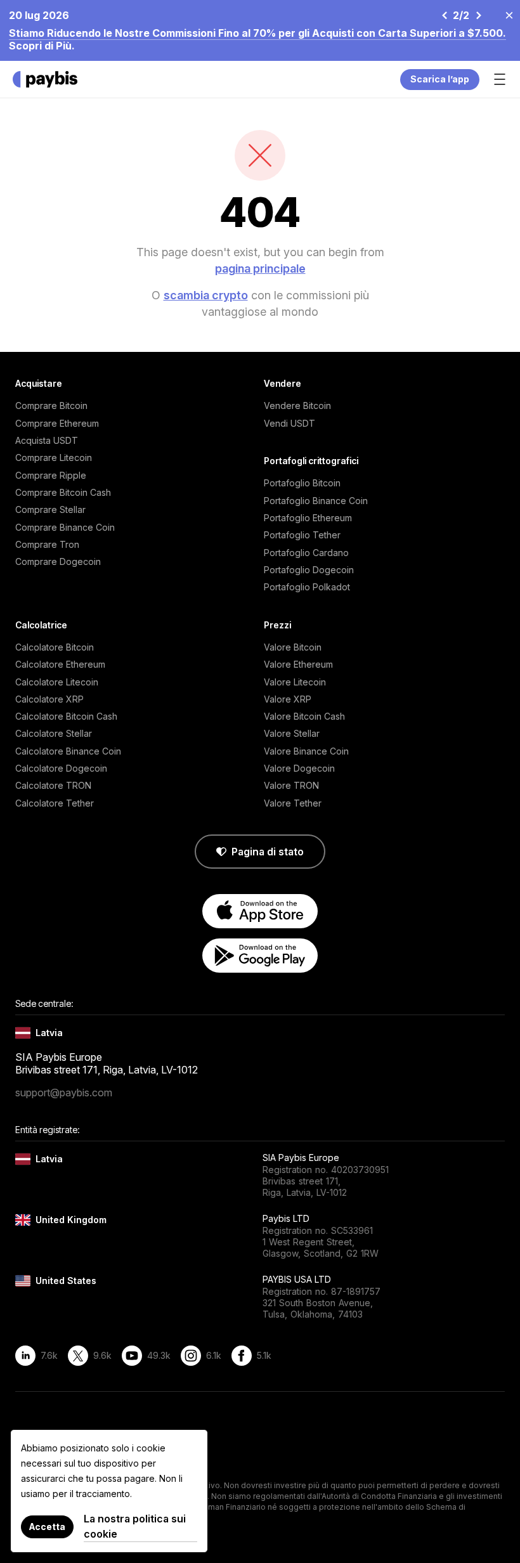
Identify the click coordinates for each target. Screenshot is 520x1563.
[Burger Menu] (499, 79)
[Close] (505, 14)
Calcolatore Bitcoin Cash (66, 716)
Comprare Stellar (50, 509)
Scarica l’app (439, 79)
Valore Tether (293, 803)
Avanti (478, 15)
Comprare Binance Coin (65, 527)
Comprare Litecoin (53, 457)
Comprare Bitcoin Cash (63, 492)
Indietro (444, 15)
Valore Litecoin (295, 682)
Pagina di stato (267, 851)
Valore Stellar (292, 733)
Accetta (47, 1526)
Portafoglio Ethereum (308, 517)
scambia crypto (206, 295)
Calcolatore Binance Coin (68, 751)
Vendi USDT (289, 423)
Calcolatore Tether (54, 803)
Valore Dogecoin (299, 768)
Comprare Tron (47, 544)
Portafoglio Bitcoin (302, 482)
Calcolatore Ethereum (60, 664)
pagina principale (260, 268)
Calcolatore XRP (49, 699)
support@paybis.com (63, 1092)
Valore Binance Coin (306, 751)
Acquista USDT (46, 440)
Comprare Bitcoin (51, 405)
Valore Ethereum (298, 664)
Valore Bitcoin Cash (304, 716)
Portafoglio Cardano (306, 552)
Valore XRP (287, 699)
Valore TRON (291, 785)
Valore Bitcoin (293, 647)
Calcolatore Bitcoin (54, 647)
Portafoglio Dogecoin (309, 569)
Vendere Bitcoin (297, 405)
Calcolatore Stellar (53, 733)
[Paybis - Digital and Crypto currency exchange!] (45, 79)
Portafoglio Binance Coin (316, 500)
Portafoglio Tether (302, 534)
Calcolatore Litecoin (56, 682)
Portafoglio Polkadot (307, 586)
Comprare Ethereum (57, 423)
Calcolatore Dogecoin (61, 768)
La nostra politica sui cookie (135, 1526)
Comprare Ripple (50, 475)
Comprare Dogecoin (58, 561)
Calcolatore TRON (53, 785)
